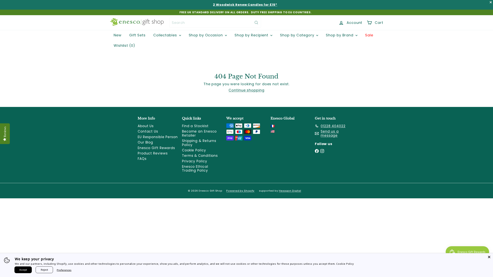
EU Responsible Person (158, 137)
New (118, 35)
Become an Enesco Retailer (199, 133)
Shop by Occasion (206, 35)
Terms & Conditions (200, 155)
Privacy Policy (194, 161)
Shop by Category (297, 35)
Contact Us (148, 131)
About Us (146, 126)
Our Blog (145, 142)
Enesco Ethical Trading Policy (195, 168)
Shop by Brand (340, 35)
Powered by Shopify (240, 191)
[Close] (489, 257)
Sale (369, 35)
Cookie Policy (194, 150)
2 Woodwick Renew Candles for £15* (245, 5)
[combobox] (215, 23)
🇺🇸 (273, 131)
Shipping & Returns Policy (199, 142)
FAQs (142, 158)
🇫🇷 (273, 126)
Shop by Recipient (252, 35)
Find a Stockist (195, 126)
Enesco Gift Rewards (156, 148)
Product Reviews (153, 153)
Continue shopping (246, 90)
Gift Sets (137, 35)
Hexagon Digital (290, 191)
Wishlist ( (123, 45)
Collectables (165, 35)
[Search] (256, 23)
